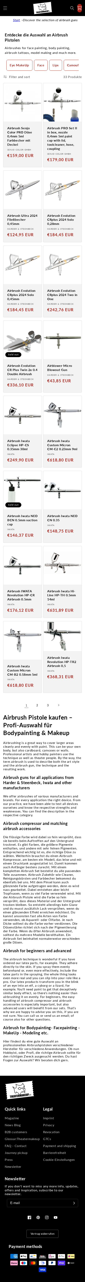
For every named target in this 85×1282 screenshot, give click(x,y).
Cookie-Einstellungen (59, 1159)
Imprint (48, 1118)
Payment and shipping (59, 1146)
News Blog (13, 1125)
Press (9, 1159)
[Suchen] (72, 8)
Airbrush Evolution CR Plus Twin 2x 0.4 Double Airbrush (22, 370)
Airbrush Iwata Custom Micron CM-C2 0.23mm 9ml (62, 445)
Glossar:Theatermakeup (22, 1139)
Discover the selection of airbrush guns (50, 20)
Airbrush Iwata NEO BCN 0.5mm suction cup (22, 520)
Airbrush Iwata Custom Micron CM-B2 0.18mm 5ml (22, 670)
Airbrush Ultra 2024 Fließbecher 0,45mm (22, 220)
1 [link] (26, 705)
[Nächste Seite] (58, 705)
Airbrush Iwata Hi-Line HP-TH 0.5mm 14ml (61, 595)
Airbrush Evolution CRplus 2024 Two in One (62, 295)
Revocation (51, 1132)
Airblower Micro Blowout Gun (59, 368)
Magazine (12, 1118)
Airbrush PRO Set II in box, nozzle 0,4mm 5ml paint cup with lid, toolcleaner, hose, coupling (62, 138)
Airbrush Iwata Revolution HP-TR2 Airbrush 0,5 (61, 662)
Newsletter (13, 1166)
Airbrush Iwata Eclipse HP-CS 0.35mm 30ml (18, 445)
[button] (5, 8)
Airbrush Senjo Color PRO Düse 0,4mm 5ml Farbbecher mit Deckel (19, 136)
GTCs (47, 1139)
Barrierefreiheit (54, 1153)
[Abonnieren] (74, 1203)
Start (16, 20)
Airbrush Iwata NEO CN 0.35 (62, 518)
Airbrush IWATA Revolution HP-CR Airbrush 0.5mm (21, 595)
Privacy (48, 1125)
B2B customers (16, 1132)
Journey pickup (16, 1153)
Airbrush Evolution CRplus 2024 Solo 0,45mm (21, 295)
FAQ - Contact (16, 1146)
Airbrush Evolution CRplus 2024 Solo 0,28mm (61, 220)
